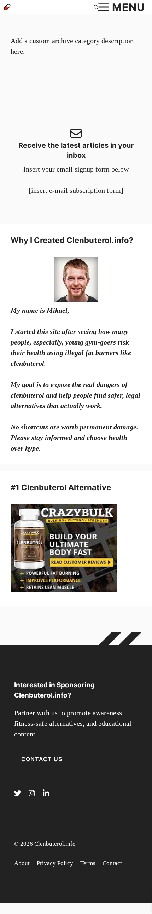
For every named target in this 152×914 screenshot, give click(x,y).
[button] (96, 7)
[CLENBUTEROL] (7, 7)
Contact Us (41, 759)
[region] (76, 853)
